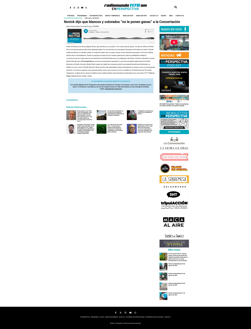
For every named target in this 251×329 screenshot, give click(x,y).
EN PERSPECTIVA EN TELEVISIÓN (154, 317)
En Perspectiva (96, 16)
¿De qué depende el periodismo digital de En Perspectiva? (110, 81)
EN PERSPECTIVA (85, 317)
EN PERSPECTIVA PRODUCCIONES (135, 317)
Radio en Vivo (141, 16)
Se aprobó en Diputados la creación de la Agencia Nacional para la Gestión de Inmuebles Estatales (115, 113)
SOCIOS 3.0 (122, 317)
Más (171, 16)
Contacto (180, 16)
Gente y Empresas (112, 16)
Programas (82, 16)
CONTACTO (167, 317)
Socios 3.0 (154, 16)
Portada (70, 16)
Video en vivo (128, 16)
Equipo (163, 16)
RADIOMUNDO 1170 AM (97, 317)
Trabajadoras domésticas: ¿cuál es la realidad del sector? (145, 112)
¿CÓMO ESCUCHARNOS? (111, 317)
